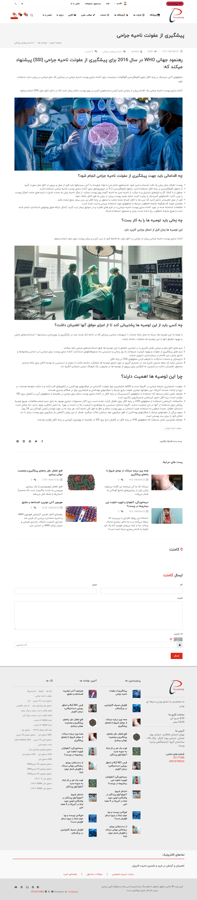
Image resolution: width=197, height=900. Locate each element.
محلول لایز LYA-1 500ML (41, 788)
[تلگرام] (22, 3)
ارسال (176, 655)
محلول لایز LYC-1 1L (43, 778)
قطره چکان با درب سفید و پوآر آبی (37, 715)
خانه (108, 3)
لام (29, 701)
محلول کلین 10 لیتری (43, 739)
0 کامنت (89, 51)
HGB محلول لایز (45, 759)
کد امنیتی (178, 634)
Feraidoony (73, 891)
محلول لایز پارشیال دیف (42, 705)
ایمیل (94, 584)
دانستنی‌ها (31, 691)
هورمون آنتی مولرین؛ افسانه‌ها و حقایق (42, 502)
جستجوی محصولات (93, 3)
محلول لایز (26, 730)
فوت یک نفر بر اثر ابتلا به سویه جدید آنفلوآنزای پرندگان (116, 751)
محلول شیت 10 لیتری (42, 701)
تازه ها (49, 691)
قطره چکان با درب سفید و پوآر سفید (36, 710)
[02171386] (16, 3)
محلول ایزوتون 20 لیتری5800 (39, 769)
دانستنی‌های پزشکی (112, 51)
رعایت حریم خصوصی (122, 874)
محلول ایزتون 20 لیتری (26, 735)
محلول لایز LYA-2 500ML (41, 783)
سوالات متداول (94, 874)
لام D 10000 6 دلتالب (43, 720)
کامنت (180, 598)
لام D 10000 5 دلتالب (43, 725)
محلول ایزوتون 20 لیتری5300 (39, 773)
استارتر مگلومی (22, 705)
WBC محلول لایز (45, 735)
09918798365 (176, 761)
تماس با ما (75, 3)
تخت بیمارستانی (45, 744)
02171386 (178, 757)
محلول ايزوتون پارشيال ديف (40, 749)
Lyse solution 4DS (22, 739)
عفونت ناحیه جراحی (173, 428)
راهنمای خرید (70, 874)
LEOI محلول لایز (28, 754)
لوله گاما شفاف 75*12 (42, 730)
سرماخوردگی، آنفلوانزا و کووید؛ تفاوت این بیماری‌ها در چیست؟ (116, 780)
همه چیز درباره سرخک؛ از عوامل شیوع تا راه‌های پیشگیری (116, 723)
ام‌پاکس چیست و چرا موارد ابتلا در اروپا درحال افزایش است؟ (116, 815)
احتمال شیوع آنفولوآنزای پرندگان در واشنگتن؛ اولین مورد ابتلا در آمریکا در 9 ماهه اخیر (116, 798)
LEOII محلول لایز (45, 754)
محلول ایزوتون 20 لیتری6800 (39, 764)
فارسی (119, 3)
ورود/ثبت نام (173, 3)
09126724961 (38, 891)
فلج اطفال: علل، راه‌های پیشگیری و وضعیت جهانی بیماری (117, 737)
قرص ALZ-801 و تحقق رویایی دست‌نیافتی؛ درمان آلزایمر (116, 766)
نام (181, 584)
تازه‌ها (41, 691)
